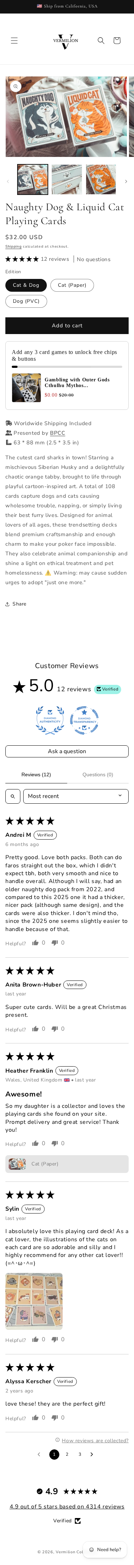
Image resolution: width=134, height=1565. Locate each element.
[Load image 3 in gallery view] (101, 179)
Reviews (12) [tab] (36, 774)
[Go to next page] (93, 1455)
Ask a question (67, 751)
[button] (14, 40)
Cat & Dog (26, 285)
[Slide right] (126, 181)
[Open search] (12, 796)
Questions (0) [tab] (98, 774)
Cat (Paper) (72, 285)
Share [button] (19, 604)
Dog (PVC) (26, 301)
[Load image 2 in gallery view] (66, 179)
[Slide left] (8, 181)
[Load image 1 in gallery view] (33, 179)
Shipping (13, 246)
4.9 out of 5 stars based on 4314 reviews (67, 1507)
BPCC (57, 433)
